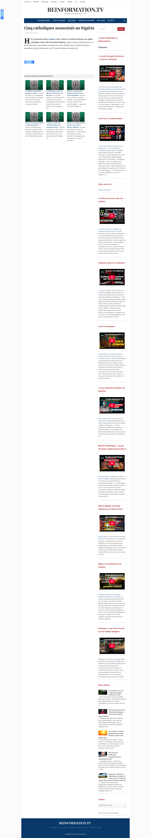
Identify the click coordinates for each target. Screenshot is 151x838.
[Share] (2, 18)
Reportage (44, 2)
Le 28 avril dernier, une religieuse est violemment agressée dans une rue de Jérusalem (110, 231)
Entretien (54, 2)
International (44, 20)
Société (111, 20)
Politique (101, 20)
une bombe (50, 39)
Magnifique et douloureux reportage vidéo (111, 659)
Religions (72, 20)
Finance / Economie (86, 20)
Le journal (27, 2)
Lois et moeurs (59, 20)
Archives (82, 2)
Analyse (62, 2)
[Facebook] (2, 11)
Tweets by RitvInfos (104, 190)
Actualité (36, 2)
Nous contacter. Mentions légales (108, 813)
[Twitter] (2, 14)
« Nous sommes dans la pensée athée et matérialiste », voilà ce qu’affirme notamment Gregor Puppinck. (110, 148)
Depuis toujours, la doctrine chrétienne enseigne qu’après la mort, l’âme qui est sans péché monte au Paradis (110, 356)
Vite (76, 2)
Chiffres (69, 2)
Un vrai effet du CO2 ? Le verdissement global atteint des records (116, 693)
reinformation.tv (75, 9)
